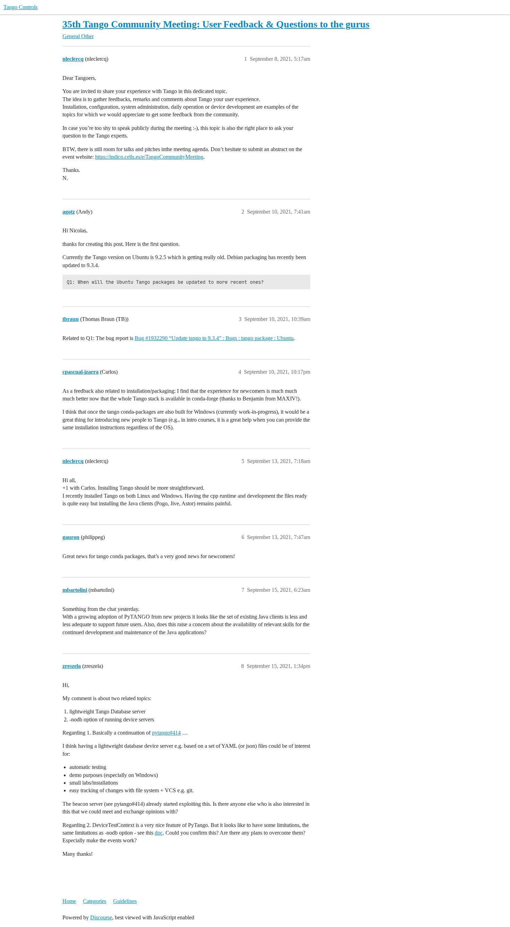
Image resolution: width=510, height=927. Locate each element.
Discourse (101, 917)
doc (159, 833)
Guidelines (125, 901)
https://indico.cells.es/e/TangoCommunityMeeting (149, 157)
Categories (94, 901)
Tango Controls (20, 7)
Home (69, 901)
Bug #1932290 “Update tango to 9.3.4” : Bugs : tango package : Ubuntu (214, 338)
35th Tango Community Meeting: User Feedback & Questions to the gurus (215, 24)
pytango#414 (166, 733)
